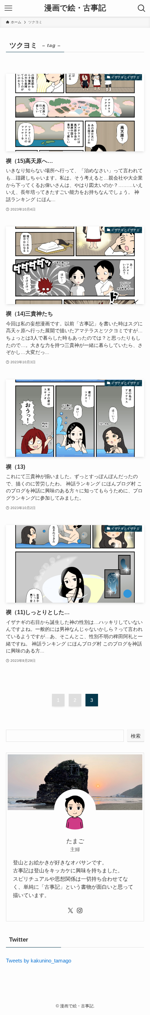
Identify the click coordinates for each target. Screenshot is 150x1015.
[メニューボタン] (8, 8)
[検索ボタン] (141, 8)
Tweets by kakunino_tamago (38, 961)
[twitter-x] (70, 910)
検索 (136, 736)
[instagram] (79, 910)
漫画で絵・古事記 (75, 8)
